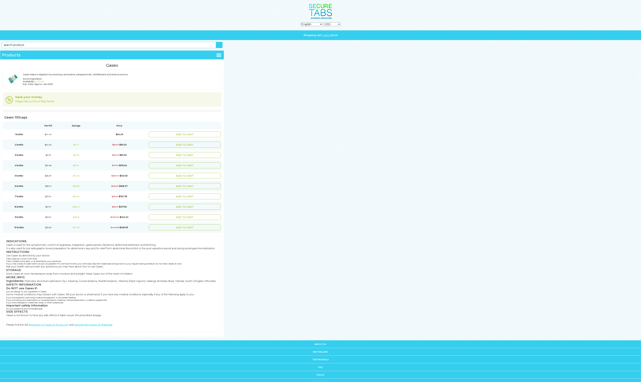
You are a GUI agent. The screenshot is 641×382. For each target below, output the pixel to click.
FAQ (320, 360)
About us (320, 337)
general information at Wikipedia (93, 318)
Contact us (320, 376)
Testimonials (320, 353)
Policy (320, 368)
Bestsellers (320, 345)
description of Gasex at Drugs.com (49, 318)
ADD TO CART (194, 134)
